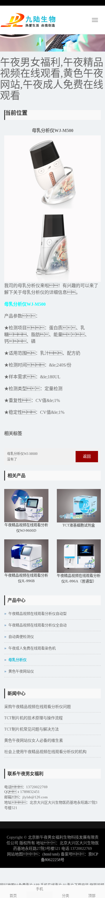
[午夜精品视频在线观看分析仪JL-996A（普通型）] (79, 556)
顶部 (91, 895)
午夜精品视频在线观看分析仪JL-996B (26, 578)
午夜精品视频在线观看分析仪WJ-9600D (26, 528)
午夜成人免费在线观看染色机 (32, 648)
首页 (13, 895)
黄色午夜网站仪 (21, 671)
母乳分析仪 (17, 660)
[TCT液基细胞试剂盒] (79, 505)
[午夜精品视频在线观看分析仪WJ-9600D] (26, 505)
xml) (56, 854)
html (47, 854)
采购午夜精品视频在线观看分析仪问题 (37, 707)
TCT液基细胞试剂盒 (78, 525)
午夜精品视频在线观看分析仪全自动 (37, 625)
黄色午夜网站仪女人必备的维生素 (33, 740)
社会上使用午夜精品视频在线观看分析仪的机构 (45, 752)
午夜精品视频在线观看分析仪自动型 (37, 613)
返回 (87, 456)
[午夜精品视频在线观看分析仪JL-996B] (26, 556)
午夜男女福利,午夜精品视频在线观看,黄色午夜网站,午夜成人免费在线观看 (51, 79)
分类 (65, 895)
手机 (39, 889)
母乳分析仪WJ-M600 (22, 454)
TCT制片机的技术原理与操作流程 (33, 718)
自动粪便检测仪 (21, 637)
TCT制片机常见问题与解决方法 (31, 729)
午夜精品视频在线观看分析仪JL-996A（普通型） (79, 578)
